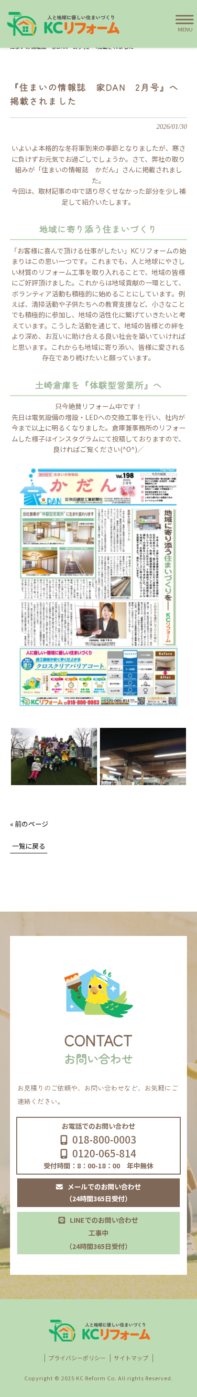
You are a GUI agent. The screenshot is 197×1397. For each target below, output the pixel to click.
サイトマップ (131, 1358)
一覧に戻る (28, 846)
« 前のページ (29, 824)
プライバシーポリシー (77, 1358)
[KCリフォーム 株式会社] (62, 24)
